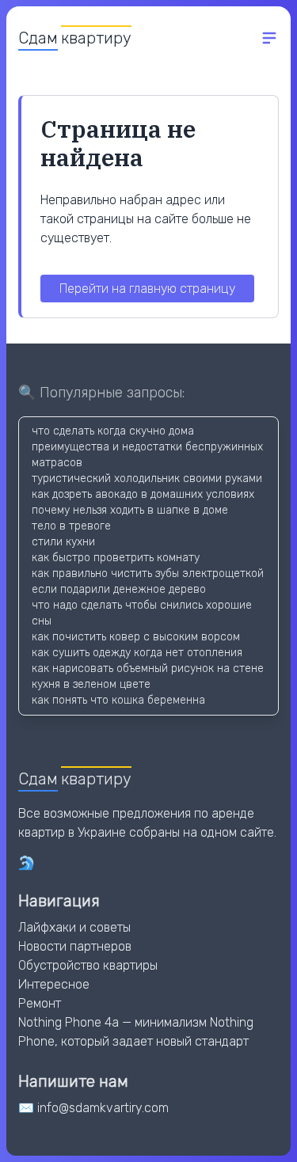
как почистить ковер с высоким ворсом (136, 637)
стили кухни (63, 542)
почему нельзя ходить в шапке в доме (130, 510)
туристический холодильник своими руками (147, 478)
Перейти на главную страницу (147, 288)
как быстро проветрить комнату (116, 557)
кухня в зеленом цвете (91, 684)
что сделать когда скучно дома (113, 431)
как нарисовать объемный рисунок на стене (148, 668)
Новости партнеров (74, 946)
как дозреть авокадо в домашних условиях (143, 494)
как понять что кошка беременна (118, 700)
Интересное (53, 984)
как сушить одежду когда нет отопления (137, 652)
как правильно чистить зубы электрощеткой (148, 573)
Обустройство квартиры (88, 965)
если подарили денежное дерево (119, 589)
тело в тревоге (71, 526)
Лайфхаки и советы (74, 927)
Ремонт (39, 1003)
